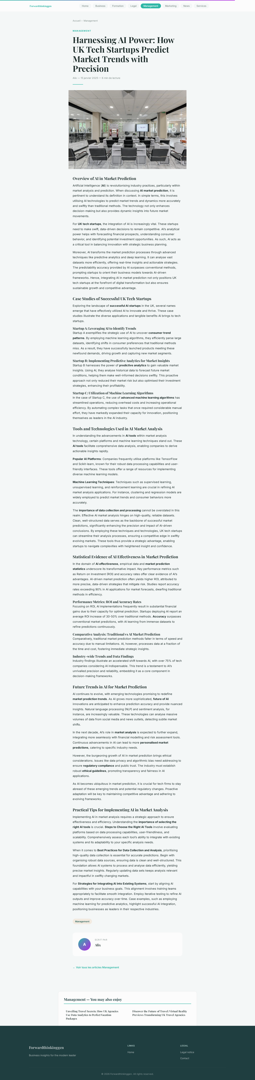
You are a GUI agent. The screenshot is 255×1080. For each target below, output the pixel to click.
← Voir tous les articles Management (96, 967)
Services (201, 6)
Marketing (170, 6)
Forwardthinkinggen (46, 1047)
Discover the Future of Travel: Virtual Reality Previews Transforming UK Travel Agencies (159, 1013)
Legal (133, 6)
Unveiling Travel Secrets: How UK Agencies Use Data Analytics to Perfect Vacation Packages (92, 1014)
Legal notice (187, 1052)
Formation (118, 6)
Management (150, 6)
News (186, 6)
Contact (184, 1058)
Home (85, 6)
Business (100, 6)
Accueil (76, 20)
